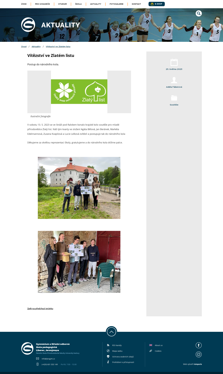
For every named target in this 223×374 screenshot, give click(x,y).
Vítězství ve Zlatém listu (58, 47)
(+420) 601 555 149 (50, 364)
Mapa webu (117, 351)
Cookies (158, 351)
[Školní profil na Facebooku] (199, 347)
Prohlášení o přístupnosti (123, 362)
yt (189, 364)
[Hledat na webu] (199, 15)
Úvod (24, 4)
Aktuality (95, 4)
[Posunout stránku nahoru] (111, 331)
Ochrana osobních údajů (123, 356)
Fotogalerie (116, 4)
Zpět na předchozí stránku (40, 308)
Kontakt (136, 4)
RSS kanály (117, 345)
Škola (78, 4)
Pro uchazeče (42, 4)
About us (159, 345)
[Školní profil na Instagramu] (199, 356)
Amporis (198, 364)
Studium (62, 4)
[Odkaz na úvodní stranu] (28, 31)
